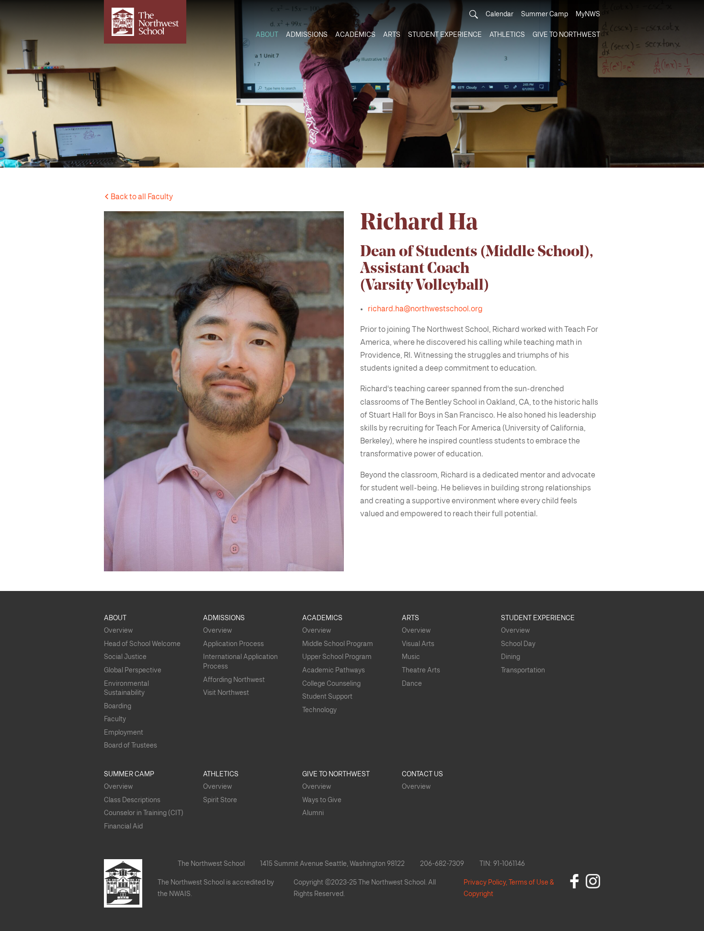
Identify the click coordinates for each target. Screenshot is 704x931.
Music (411, 657)
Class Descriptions (132, 800)
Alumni (313, 813)
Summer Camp (544, 14)
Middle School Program (337, 644)
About (267, 35)
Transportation (523, 670)
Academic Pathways (333, 670)
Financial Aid (123, 826)
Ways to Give (321, 800)
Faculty (115, 719)
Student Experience (445, 35)
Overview (118, 630)
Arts (391, 35)
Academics (355, 35)
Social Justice (125, 657)
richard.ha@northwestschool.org (425, 309)
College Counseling (331, 684)
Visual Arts (418, 644)
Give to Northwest (566, 35)
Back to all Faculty (141, 197)
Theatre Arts (421, 670)
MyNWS (588, 14)
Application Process (233, 644)
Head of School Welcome (142, 644)
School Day (518, 644)
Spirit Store (220, 800)
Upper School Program (337, 657)
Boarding (117, 706)
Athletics (507, 35)
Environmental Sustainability (126, 689)
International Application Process (240, 662)
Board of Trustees (130, 745)
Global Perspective (132, 670)
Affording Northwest (234, 680)
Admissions (307, 35)
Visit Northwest (226, 693)
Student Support (327, 696)
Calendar (499, 14)
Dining (510, 657)
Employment (123, 732)
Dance (412, 684)
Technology (319, 710)
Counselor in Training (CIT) (143, 813)
